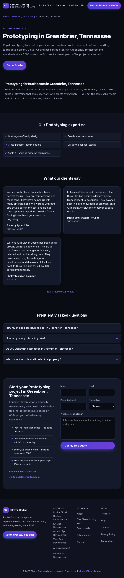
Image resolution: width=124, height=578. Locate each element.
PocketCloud (46, 5)
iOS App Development (60, 525)
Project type (95, 400)
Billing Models (84, 535)
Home (6, 16)
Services (60, 5)
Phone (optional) (68, 400)
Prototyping (29, 16)
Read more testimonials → (62, 291)
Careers (81, 542)
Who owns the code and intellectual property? (33, 359)
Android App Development (60, 533)
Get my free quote (76, 445)
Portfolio (73, 5)
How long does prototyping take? (25, 338)
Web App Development (60, 541)
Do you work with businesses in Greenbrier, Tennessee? (39, 348)
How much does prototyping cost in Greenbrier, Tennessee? (42, 327)
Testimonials (83, 528)
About (80, 513)
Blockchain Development (60, 555)
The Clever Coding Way (86, 521)
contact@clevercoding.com (24, 477)
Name (63, 386)
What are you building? (71, 414)
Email (91, 386)
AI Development (61, 548)
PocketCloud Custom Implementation (61, 516)
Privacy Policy (108, 534)
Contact (105, 527)
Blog (103, 520)
